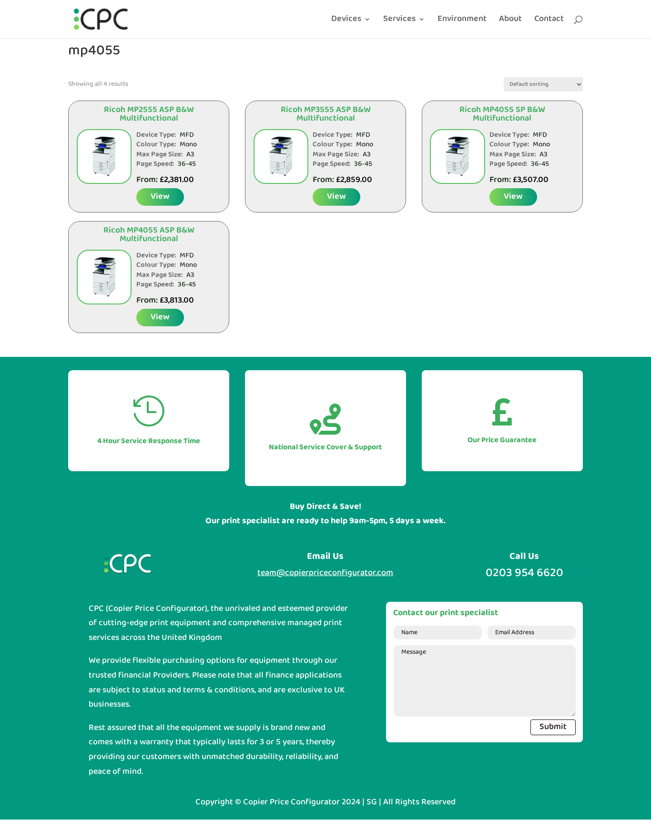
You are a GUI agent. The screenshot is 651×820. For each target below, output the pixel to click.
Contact (549, 21)
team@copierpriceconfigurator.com (325, 573)
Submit (553, 726)
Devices (346, 21)
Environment (462, 21)
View (160, 196)
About (510, 21)
